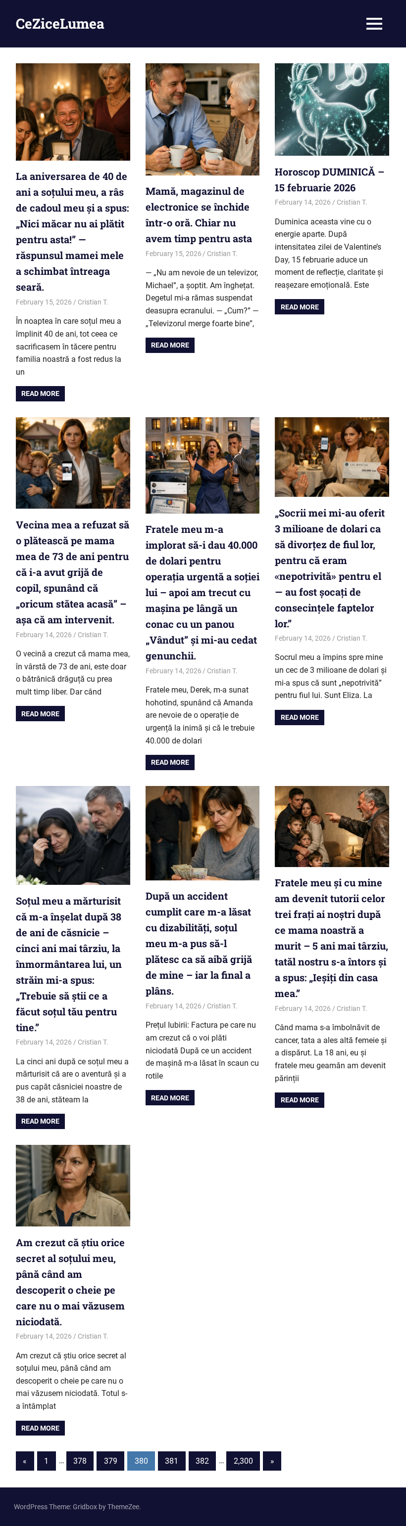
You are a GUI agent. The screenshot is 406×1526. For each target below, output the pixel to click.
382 (202, 1461)
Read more (40, 393)
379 (110, 1461)
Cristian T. (93, 302)
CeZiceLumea (60, 23)
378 (80, 1461)
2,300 (243, 1461)
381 (171, 1461)
